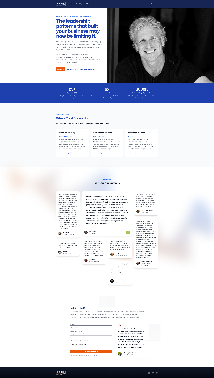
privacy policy (93, 355)
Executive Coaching (76, 4)
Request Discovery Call (91, 351)
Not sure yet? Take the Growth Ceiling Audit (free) (81, 69)
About (100, 4)
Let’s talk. (60, 69)
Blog (107, 4)
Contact (154, 4)
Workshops (90, 4)
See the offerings (98, 153)
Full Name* (73, 324)
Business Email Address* (76, 331)
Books (115, 4)
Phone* (71, 338)
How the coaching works (66, 153)
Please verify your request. (78, 344)
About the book (133, 153)
